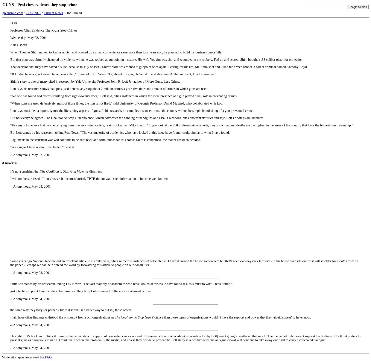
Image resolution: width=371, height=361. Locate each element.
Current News (53, 13)
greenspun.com (12, 13)
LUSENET (33, 13)
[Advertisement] (185, 226)
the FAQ (46, 357)
